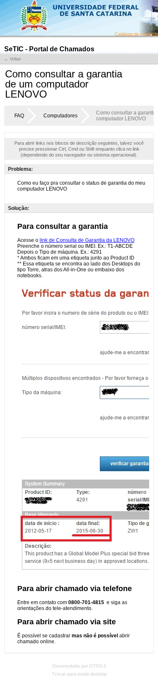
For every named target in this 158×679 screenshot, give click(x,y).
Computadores (60, 116)
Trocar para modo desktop (79, 673)
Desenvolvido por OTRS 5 (79, 665)
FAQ (19, 116)
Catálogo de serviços (136, 34)
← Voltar (12, 58)
